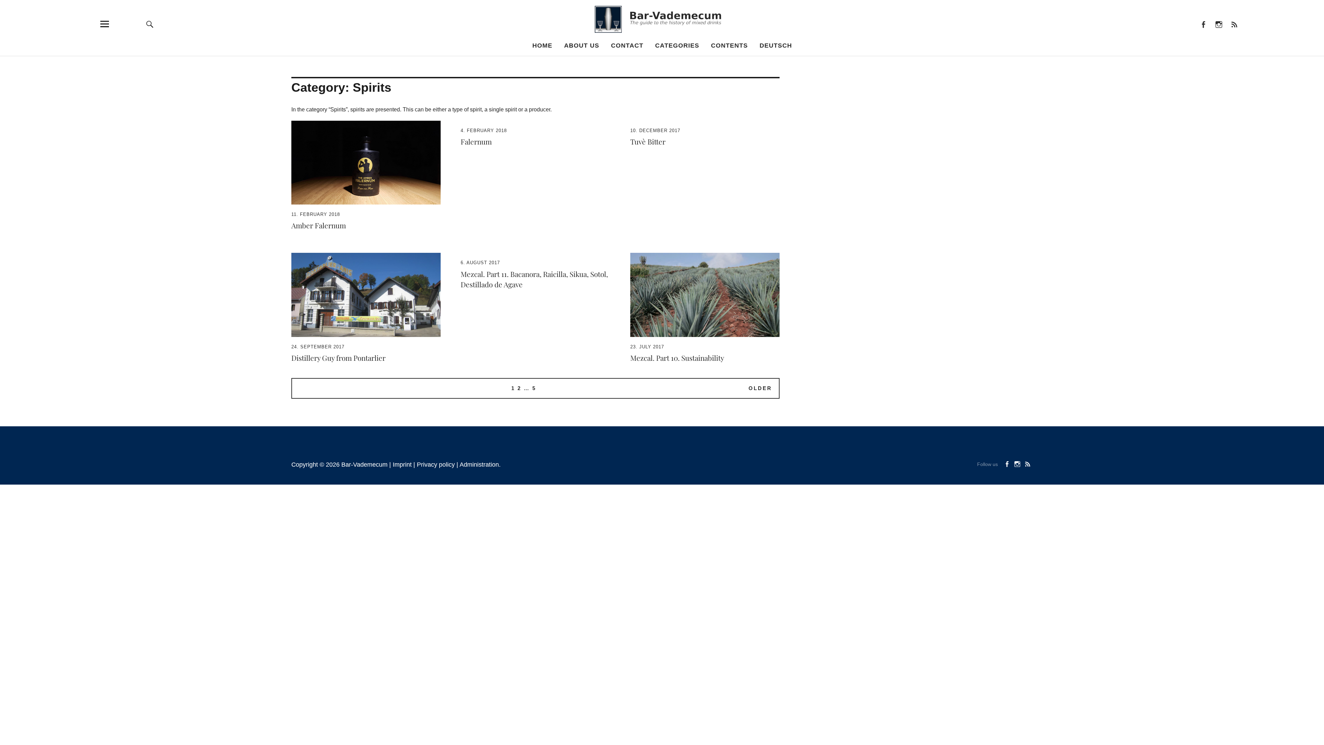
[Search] (150, 24)
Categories (677, 45)
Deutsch (776, 45)
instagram (1218, 24)
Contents (729, 45)
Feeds (1234, 24)
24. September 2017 (317, 346)
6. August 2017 (480, 262)
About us (581, 45)
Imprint (402, 464)
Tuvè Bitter (647, 141)
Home (542, 45)
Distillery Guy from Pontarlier (338, 357)
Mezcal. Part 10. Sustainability (677, 357)
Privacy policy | (438, 464)
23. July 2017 (647, 346)
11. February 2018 (315, 214)
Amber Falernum (318, 225)
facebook (1203, 24)
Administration (479, 464)
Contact (627, 45)
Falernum (476, 141)
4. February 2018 (484, 130)
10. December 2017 (655, 130)
